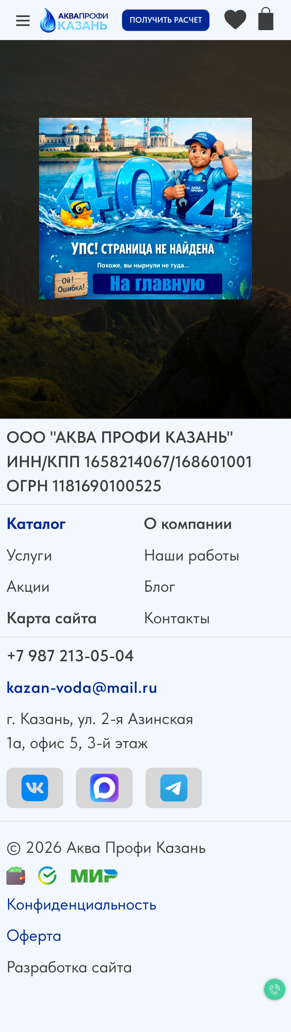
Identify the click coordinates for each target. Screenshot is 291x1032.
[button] (165, 20)
